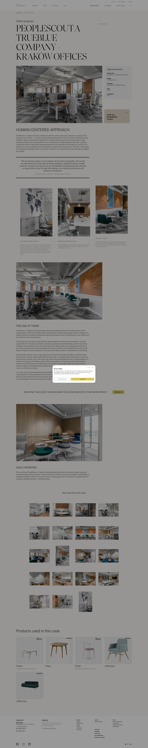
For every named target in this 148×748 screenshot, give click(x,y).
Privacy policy (90, 367)
